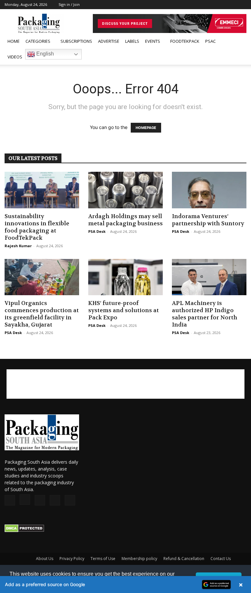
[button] (238, 41)
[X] (231, 4)
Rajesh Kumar (18, 245)
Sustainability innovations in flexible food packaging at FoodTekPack (37, 227)
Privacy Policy (71, 558)
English (44, 53)
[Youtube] (241, 4)
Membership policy (139, 558)
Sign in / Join (69, 4)
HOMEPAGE (146, 127)
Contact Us (220, 558)
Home (14, 41)
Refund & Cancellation (183, 558)
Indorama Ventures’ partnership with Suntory (208, 220)
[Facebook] (198, 4)
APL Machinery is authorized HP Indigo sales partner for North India (204, 313)
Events (152, 41)
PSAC (210, 41)
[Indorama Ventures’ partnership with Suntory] (209, 190)
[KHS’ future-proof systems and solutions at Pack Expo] (125, 277)
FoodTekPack (184, 41)
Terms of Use (103, 558)
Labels (132, 41)
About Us (44, 558)
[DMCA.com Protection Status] (24, 530)
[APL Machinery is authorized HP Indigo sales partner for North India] (209, 277)
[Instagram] (209, 4)
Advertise (108, 41)
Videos (15, 57)
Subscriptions (76, 41)
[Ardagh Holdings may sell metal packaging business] (125, 190)
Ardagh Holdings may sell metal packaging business (125, 220)
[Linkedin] (220, 4)
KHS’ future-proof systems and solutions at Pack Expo (123, 310)
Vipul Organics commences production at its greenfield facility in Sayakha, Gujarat (42, 313)
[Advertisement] (125, 384)
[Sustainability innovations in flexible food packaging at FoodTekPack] (42, 190)
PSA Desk (97, 231)
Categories (37, 41)
